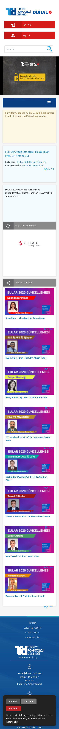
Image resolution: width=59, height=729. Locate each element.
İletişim (32, 622)
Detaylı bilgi (12, 721)
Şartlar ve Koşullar (32, 627)
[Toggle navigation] (49, 102)
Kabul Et (13, 708)
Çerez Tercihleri (32, 637)
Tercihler (29, 701)
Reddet (13, 701)
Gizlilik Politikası (32, 632)
